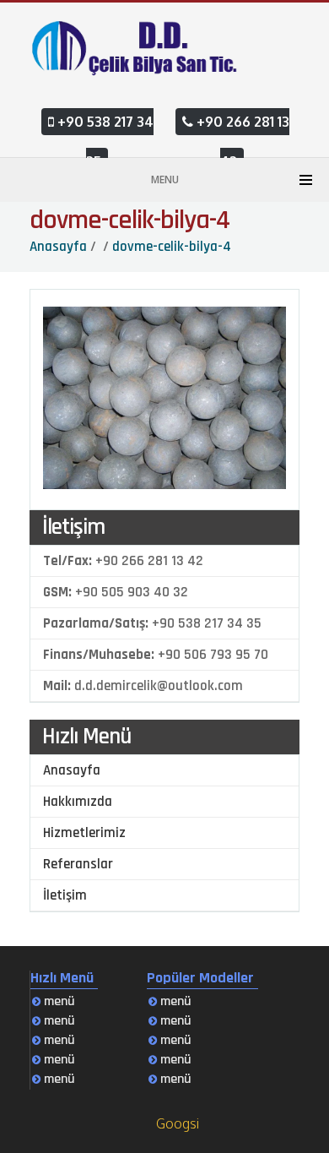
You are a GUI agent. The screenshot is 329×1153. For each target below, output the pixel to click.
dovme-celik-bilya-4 (129, 220)
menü (57, 1001)
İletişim (65, 895)
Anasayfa (71, 770)
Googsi (177, 1123)
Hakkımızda (77, 801)
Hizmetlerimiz (84, 832)
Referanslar (78, 864)
